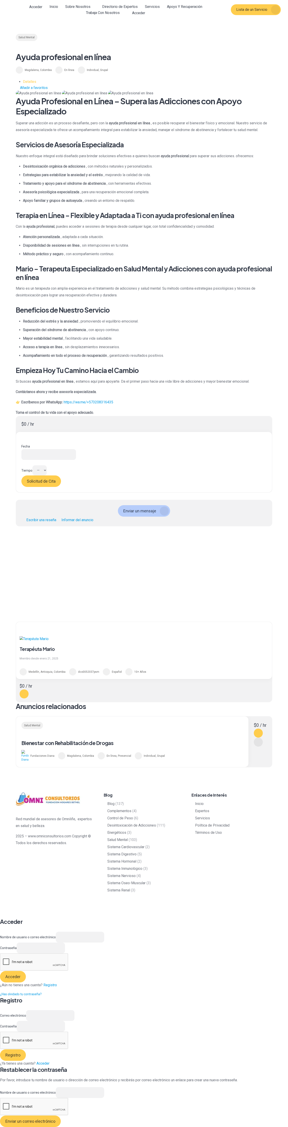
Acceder (43, 1063)
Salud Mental (26, 37)
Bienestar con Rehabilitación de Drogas (67, 743)
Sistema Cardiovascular (125, 847)
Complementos (119, 811)
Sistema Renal (118, 890)
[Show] (67, 948)
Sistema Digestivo (122, 854)
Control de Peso (120, 818)
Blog (111, 804)
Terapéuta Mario (37, 649)
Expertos (202, 811)
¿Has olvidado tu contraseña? (21, 994)
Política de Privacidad (212, 825)
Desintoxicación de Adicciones (131, 825)
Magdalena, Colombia (38, 70)
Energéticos (116, 832)
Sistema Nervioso (121, 876)
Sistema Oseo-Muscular (126, 883)
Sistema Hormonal (121, 861)
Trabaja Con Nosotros (103, 13)
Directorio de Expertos (120, 7)
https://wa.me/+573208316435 (88, 402)
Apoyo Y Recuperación (184, 7)
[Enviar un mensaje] (24, 693)
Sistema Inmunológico (124, 868)
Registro (50, 985)
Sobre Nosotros (77, 7)
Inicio (54, 7)
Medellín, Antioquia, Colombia (47, 671)
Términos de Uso (208, 832)
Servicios (152, 7)
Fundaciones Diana (42, 755)
